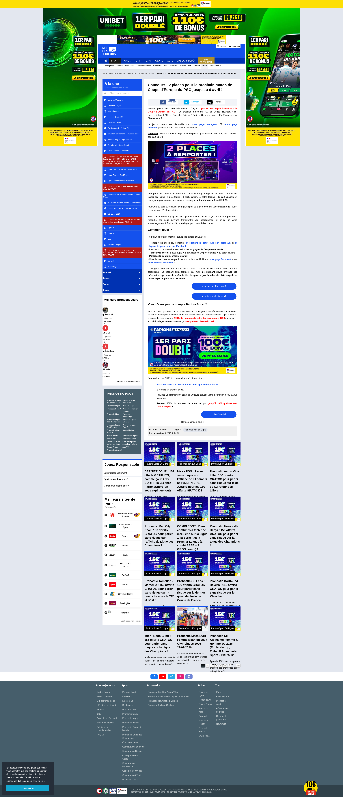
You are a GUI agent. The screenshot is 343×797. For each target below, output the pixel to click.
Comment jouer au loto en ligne (113, 443)
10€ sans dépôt (186, 61)
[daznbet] (122, 613)
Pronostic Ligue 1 (114, 406)
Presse (100, 709)
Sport (115, 61)
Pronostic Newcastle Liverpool (163, 701)
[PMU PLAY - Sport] (122, 526)
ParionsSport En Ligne (195, 430)
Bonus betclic (112, 435)
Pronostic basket (130, 722)
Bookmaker (128, 705)
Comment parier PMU (222, 718)
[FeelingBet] (122, 603)
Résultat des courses (222, 710)
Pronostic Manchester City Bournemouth (168, 696)
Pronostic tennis (130, 714)
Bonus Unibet (128, 430)
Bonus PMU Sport (130, 435)
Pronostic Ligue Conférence (113, 426)
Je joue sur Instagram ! (215, 296)
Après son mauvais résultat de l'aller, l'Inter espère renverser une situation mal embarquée (159, 660)
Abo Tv (159, 61)
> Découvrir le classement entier (128, 382)
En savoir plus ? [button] (37, 781)
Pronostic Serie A (114, 409)
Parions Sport (129, 692)
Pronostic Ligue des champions (113, 420)
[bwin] (122, 555)
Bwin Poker (204, 736)
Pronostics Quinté (114, 450)
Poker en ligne (203, 694)
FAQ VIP (101, 734)
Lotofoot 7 (127, 696)
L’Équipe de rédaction (107, 705)
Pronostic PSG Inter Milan (128, 401)
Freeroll (203, 716)
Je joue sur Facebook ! (215, 286)
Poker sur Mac (204, 710)
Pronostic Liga (113, 414)
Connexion (235, 46)
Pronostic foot (129, 709)
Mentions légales (105, 722)
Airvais (106, 369)
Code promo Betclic (132, 751)
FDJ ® (147, 61)
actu (170, 61)
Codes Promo (112, 447)
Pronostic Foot (120, 393)
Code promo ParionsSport (128, 765)
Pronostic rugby (130, 718)
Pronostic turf (223, 696)
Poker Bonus (205, 704)
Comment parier (130, 742)
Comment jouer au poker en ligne (129, 443)
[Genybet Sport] (122, 594)
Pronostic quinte (221, 703)
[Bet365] (122, 575)
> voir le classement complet (130, 621)
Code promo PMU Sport (131, 757)
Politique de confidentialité (104, 729)
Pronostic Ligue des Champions (132, 736)
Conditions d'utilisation (108, 718)
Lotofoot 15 (127, 701)
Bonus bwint (112, 439)
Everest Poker (203, 730)
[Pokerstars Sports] (122, 565)
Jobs (99, 714)
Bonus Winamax (129, 439)
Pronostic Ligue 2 (129, 406)
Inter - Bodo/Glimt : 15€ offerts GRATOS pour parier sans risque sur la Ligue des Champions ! (158, 643)
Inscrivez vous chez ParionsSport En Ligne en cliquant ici (187, 384)
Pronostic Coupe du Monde (132, 729)
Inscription (223, 46)
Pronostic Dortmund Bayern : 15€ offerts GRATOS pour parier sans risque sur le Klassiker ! (224, 588)
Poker (127, 61)
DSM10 (106, 332)
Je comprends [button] (27, 788)
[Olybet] (122, 584)
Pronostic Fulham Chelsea (161, 705)
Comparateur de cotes (133, 746)
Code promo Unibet (132, 771)
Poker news (205, 700)
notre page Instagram (204, 124)
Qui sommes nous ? (107, 701)
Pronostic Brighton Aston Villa (163, 692)
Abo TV (125, 447)
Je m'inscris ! (219, 414)
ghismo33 (107, 314)
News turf (221, 724)
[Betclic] (122, 536)
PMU (218, 692)
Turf (137, 61)
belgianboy (108, 351)
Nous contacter (104, 696)
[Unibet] (122, 545)
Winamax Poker (203, 722)
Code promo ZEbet (131, 775)
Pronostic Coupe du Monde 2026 (114, 401)
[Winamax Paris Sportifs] (122, 515)
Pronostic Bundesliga (127, 415)
